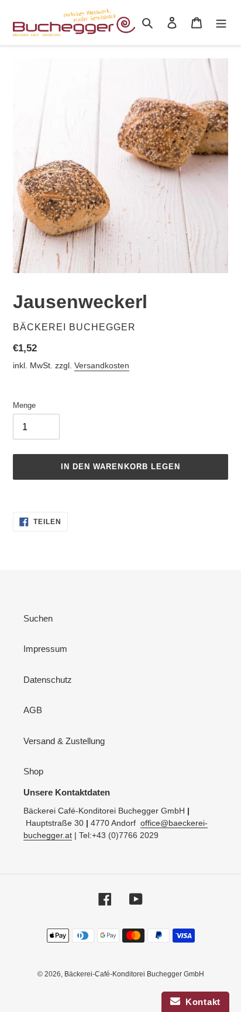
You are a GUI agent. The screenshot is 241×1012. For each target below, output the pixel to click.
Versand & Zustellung (64, 741)
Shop (33, 771)
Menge (24, 405)
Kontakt (200, 1002)
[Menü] (221, 22)
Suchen (38, 618)
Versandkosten (101, 365)
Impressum (45, 649)
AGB (32, 710)
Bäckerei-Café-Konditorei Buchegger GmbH (134, 974)
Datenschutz (47, 680)
